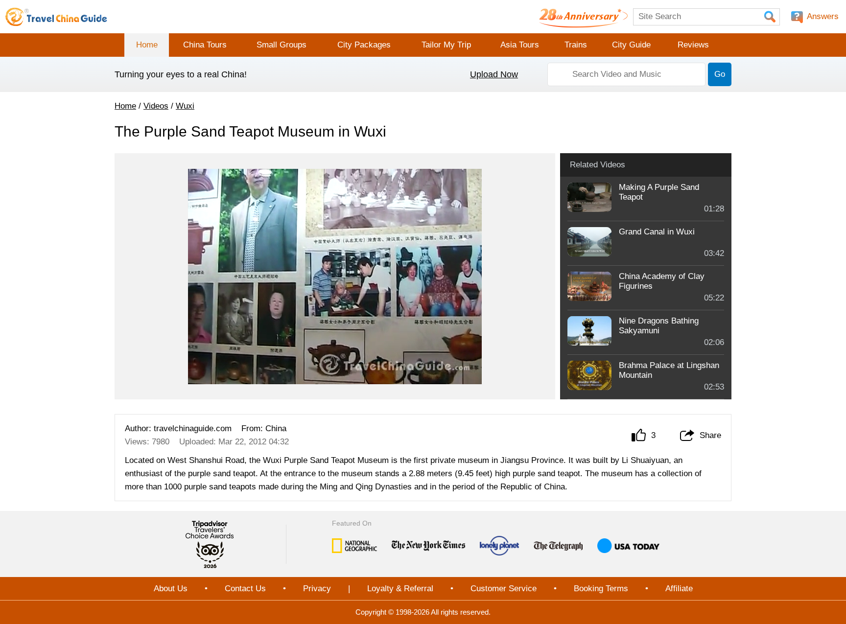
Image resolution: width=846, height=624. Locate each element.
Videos (155, 106)
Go (719, 74)
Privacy (317, 588)
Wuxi (185, 106)
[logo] (56, 16)
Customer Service (503, 588)
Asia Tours (519, 44)
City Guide (631, 44)
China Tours (205, 44)
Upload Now (494, 74)
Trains (575, 44)
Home (147, 44)
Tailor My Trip (446, 44)
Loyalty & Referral (400, 588)
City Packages (364, 44)
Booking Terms (601, 588)
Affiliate (679, 588)
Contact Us (245, 588)
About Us (171, 588)
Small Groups (281, 44)
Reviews (693, 44)
